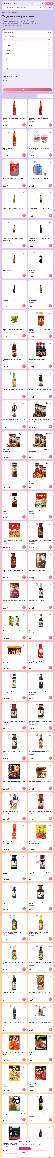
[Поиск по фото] (40, 7)
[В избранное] (23, 102)
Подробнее (27, 1145)
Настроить (22, 1152)
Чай (7, 66)
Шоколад (8, 58)
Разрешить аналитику (25, 1148)
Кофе (7, 63)
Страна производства (10, 76)
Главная (4, 12)
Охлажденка (8, 45)
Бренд (5, 85)
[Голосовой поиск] (43, 7)
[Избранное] (38, 3)
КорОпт (5, 3)
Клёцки (7, 68)
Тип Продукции (8, 80)
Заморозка (8, 43)
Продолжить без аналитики (38, 1148)
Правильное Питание (10, 48)
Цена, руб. (6, 72)
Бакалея (8, 50)
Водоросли (8, 53)
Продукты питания (8, 39)
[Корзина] (42, 3)
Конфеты (8, 55)
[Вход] (35, 3)
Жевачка (8, 60)
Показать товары (27, 89)
